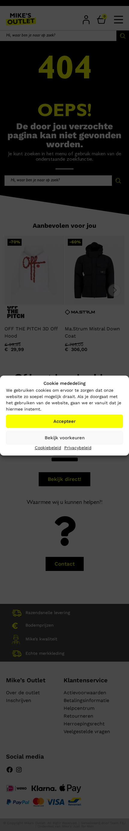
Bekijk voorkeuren (65, 437)
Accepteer (64, 421)
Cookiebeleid (48, 447)
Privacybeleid (78, 447)
